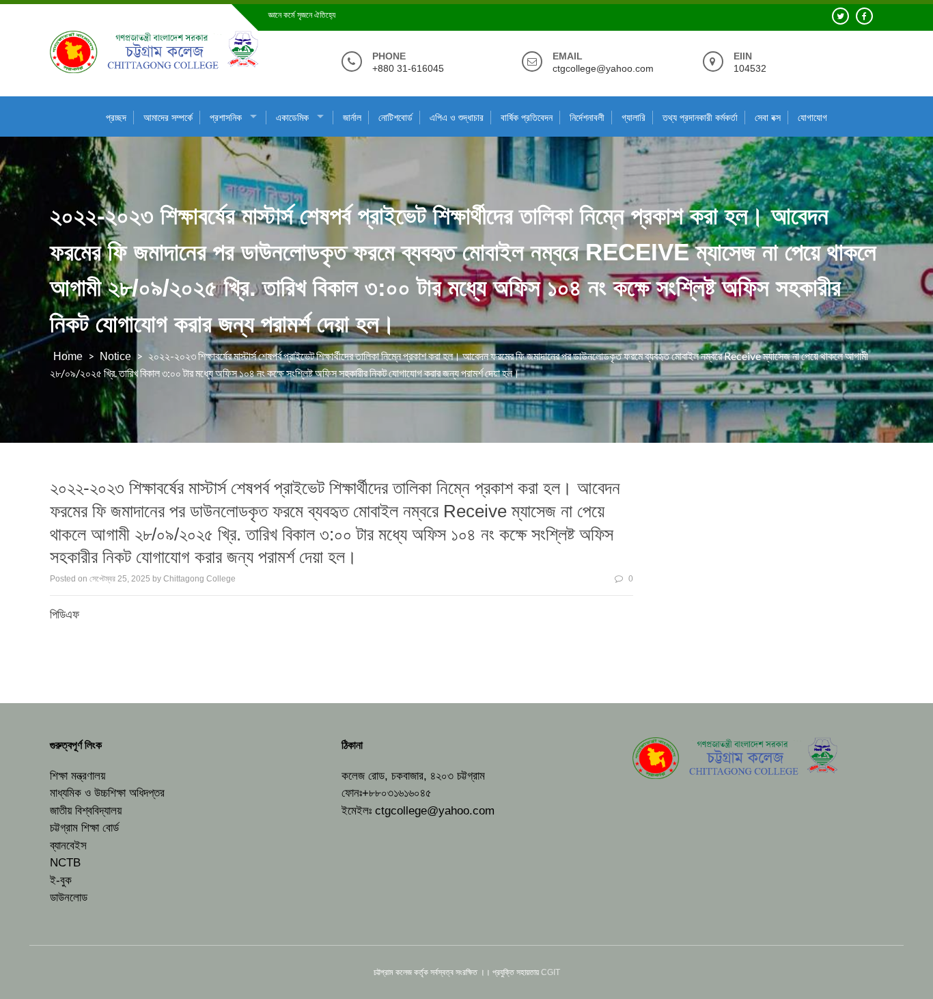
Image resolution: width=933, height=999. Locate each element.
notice (115, 356)
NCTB (65, 862)
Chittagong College (199, 579)
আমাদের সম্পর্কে (168, 117)
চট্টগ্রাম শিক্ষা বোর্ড (84, 827)
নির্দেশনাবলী (587, 117)
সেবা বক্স (768, 117)
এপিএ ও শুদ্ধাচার (457, 117)
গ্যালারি (633, 117)
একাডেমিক (292, 117)
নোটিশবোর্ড (395, 117)
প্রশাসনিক (226, 117)
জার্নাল (352, 117)
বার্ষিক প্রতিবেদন (527, 117)
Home (68, 356)
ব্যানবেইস (68, 845)
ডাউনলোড (68, 897)
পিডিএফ (64, 614)
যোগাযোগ (812, 117)
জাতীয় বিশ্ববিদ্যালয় (86, 810)
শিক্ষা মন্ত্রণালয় (77, 775)
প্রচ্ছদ (116, 117)
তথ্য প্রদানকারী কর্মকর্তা (700, 117)
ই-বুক (61, 880)
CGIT (550, 972)
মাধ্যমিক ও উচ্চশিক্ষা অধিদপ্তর (107, 792)
